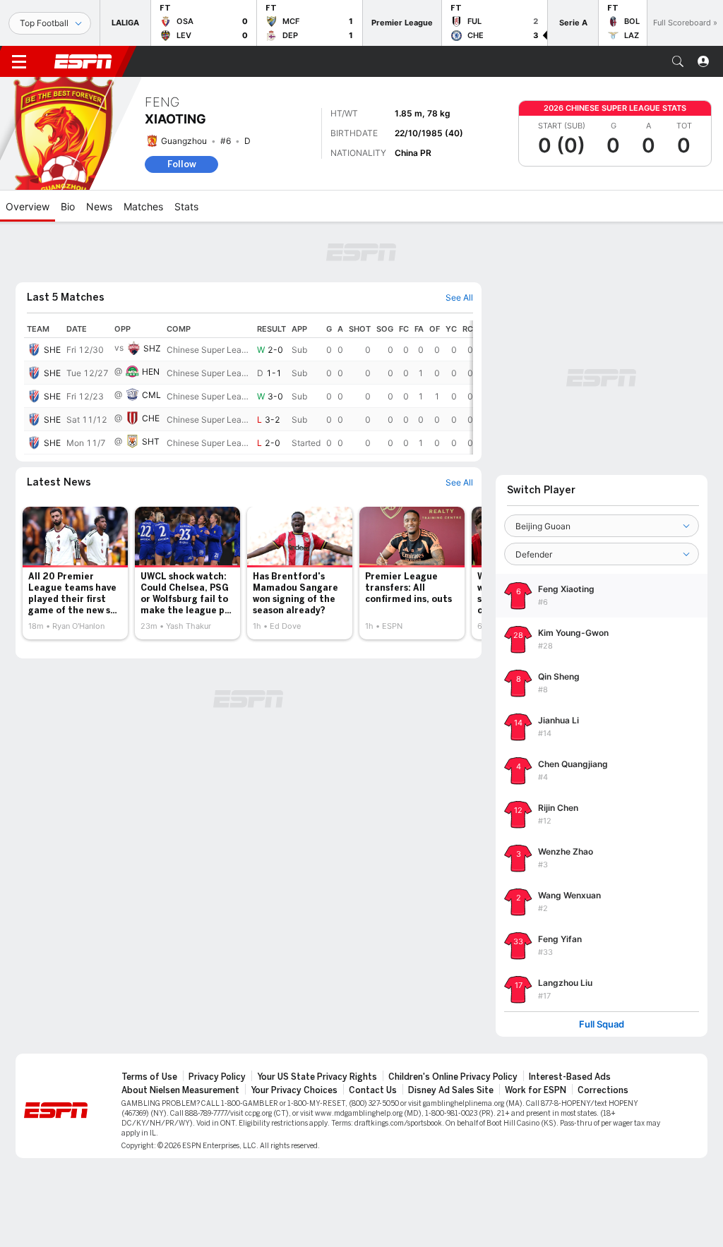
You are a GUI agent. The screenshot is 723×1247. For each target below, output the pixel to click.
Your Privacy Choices (294, 1090)
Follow (181, 164)
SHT (151, 441)
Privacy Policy (217, 1077)
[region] (248, 387)
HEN (151, 371)
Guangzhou (184, 140)
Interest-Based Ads (570, 1077)
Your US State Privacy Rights (317, 1077)
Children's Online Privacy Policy (453, 1077)
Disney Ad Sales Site (451, 1090)
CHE (151, 418)
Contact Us (373, 1090)
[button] (677, 61)
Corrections (603, 1090)
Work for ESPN (535, 1090)
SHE (52, 349)
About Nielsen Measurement (180, 1090)
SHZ (152, 348)
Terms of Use (149, 1077)
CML (151, 395)
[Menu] (19, 61)
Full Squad (601, 1024)
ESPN (83, 61)
